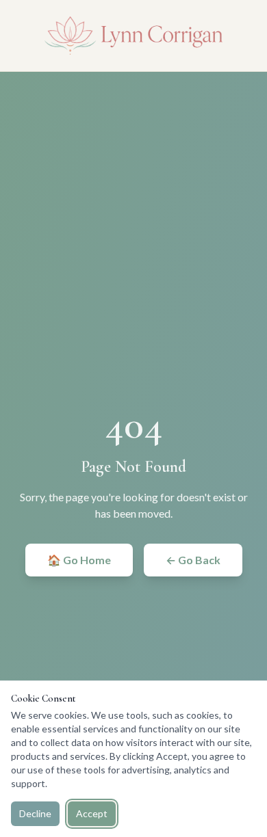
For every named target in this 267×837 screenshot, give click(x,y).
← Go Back (193, 559)
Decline (35, 813)
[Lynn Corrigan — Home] (133, 35)
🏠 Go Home (79, 559)
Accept (91, 813)
